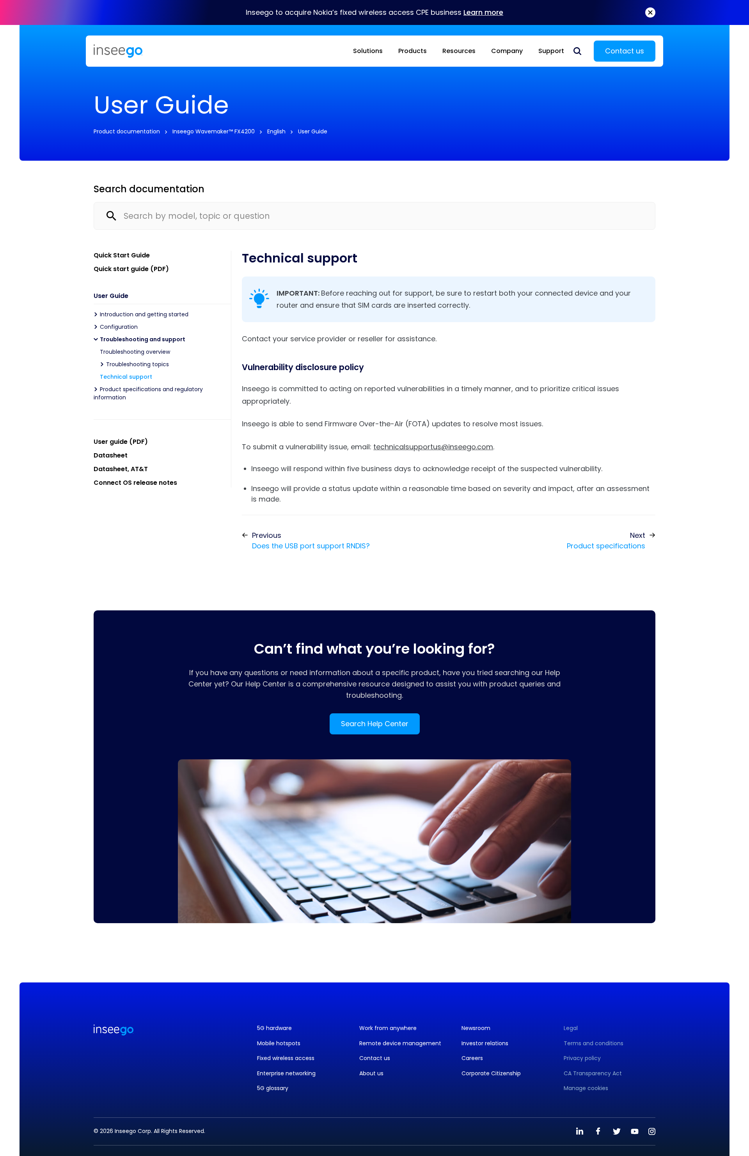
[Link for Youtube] (634, 1131)
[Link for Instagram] (651, 1131)
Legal (571, 1028)
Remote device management (400, 1043)
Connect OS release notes (135, 482)
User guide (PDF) (121, 441)
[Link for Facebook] (598, 1131)
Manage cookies (586, 1088)
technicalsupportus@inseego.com (433, 447)
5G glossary (272, 1088)
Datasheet (111, 455)
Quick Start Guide (122, 255)
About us (371, 1073)
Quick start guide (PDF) (131, 268)
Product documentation (127, 131)
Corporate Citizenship (491, 1073)
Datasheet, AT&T (121, 469)
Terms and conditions (593, 1043)
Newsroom (475, 1028)
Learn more (483, 12)
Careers (472, 1058)
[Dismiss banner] (650, 12)
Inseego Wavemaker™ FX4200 (213, 131)
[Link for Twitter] (616, 1131)
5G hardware (274, 1028)
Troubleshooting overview (135, 352)
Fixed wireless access (285, 1058)
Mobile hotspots (278, 1043)
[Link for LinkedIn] (579, 1131)
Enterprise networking (286, 1073)
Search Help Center (374, 724)
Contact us (624, 51)
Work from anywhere (388, 1028)
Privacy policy (582, 1058)
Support (551, 50)
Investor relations (484, 1043)
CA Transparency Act (593, 1073)
